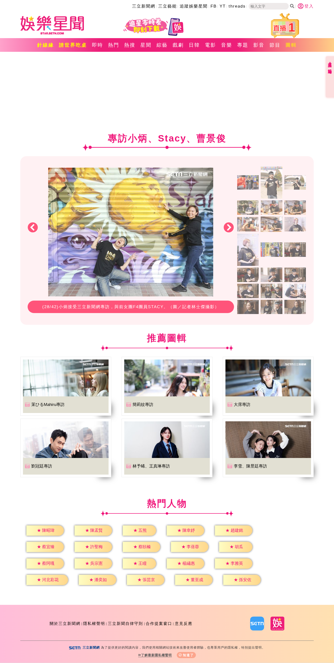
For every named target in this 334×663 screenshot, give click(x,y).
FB (214, 6)
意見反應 (183, 623)
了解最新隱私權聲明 (156, 655)
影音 (259, 45)
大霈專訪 (242, 404)
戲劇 (178, 45)
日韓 (194, 45)
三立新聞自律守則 (125, 623)
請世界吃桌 (73, 45)
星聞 (146, 45)
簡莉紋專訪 (143, 404)
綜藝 (162, 45)
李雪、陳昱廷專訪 (250, 466)
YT (223, 6)
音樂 (226, 45)
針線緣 (45, 45)
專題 (242, 45)
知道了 (188, 655)
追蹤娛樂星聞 (194, 6)
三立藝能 (167, 6)
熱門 (113, 45)
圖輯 (291, 45)
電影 (210, 45)
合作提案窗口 (159, 623)
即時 (97, 45)
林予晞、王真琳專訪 (151, 466)
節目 (275, 45)
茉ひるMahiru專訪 (48, 404)
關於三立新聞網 (65, 623)
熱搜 (129, 45)
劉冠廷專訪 (41, 466)
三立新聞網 (143, 6)
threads (237, 6)
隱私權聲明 (94, 623)
